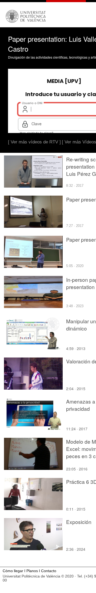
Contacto (48, 571)
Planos (32, 571)
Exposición (78, 521)
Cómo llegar (13, 571)
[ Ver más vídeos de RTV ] (34, 142)
